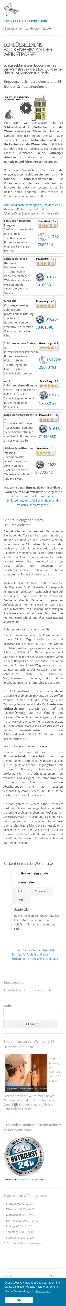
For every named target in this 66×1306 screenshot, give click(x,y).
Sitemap (7, 1276)
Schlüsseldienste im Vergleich (22, 205)
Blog (52, 1276)
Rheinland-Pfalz (13, 209)
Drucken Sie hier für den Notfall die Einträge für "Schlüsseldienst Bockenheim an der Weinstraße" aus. (35, 954)
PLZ (20, 891)
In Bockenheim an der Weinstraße (33, 877)
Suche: (7, 1005)
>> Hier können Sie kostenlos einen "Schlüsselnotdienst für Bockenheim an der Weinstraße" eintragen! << (33, 500)
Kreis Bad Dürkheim (38, 209)
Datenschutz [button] (42, 1291)
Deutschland (52, 205)
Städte (46, 28)
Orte (20, 900)
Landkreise (33, 28)
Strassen (41, 891)
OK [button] (19, 1300)
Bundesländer (14, 28)
